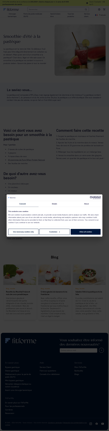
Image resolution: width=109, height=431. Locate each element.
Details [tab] (54, 204)
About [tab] (86, 204)
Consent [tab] (22, 204)
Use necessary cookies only (23, 232)
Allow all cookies (85, 232)
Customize (53, 232)
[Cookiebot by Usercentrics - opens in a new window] (91, 197)
